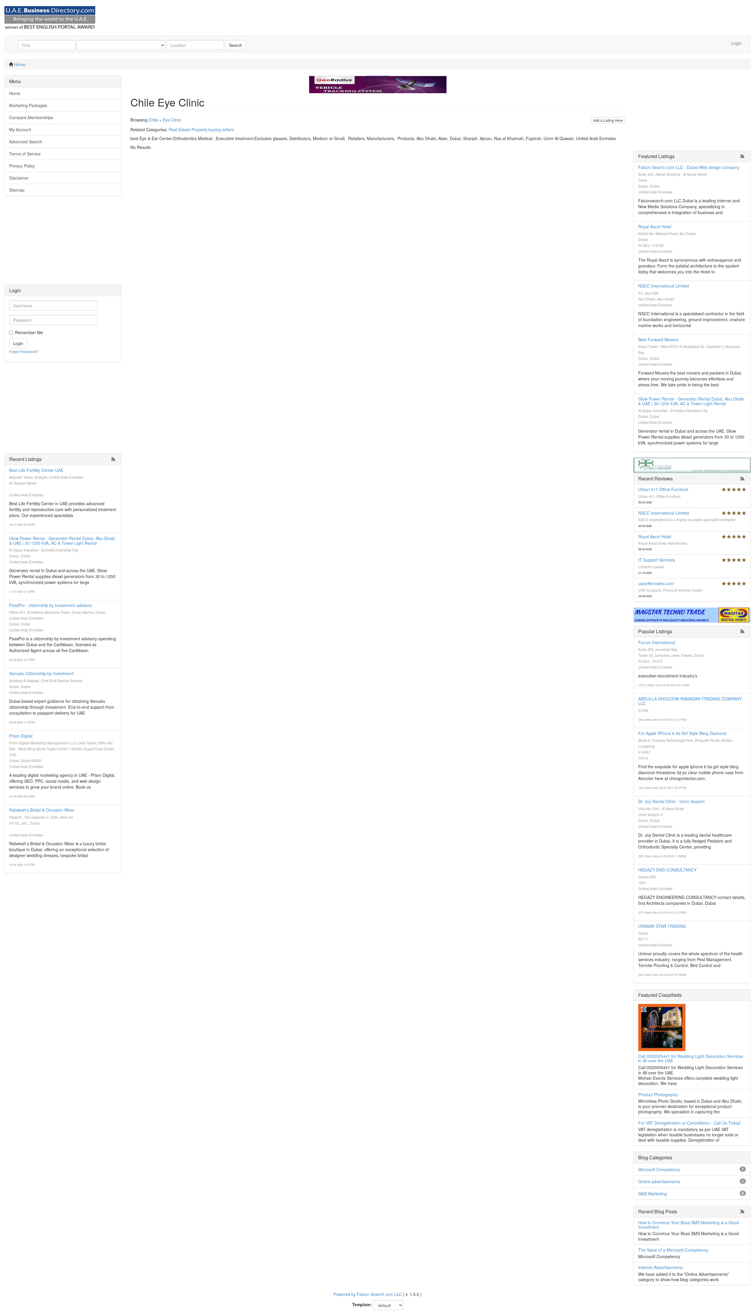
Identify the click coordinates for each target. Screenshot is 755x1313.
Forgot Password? (23, 351)
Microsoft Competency (659, 1169)
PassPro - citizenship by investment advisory (50, 605)
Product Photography (658, 1094)
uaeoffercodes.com (656, 583)
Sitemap (16, 190)
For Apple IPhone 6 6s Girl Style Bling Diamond (682, 733)
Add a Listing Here (608, 120)
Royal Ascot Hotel (654, 226)
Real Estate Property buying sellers (201, 129)
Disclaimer (19, 178)
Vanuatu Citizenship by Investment (41, 673)
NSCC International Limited (663, 286)
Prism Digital (20, 736)
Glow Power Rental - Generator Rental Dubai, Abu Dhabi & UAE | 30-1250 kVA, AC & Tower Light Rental (62, 540)
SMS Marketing (652, 1194)
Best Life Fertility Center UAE (36, 470)
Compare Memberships (31, 117)
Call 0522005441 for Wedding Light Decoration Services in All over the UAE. (690, 1058)
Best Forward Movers (658, 339)
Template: (362, 1304)
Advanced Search (25, 142)
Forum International (656, 642)
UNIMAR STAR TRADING (662, 926)
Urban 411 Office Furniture (663, 489)
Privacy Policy (22, 166)
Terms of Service (25, 154)
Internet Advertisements (660, 1267)
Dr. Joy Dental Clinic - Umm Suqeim (671, 801)
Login (736, 43)
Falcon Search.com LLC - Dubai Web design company (688, 167)
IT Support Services (656, 560)
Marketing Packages (28, 105)
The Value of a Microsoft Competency (673, 1250)
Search (235, 45)
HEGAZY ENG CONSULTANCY (667, 870)
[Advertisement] (63, 243)
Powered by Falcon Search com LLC (368, 1294)
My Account (20, 129)
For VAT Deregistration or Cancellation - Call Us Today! (689, 1123)
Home (19, 64)
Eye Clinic (172, 120)
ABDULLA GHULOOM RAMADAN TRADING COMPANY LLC (690, 701)
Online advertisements (659, 1181)
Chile (153, 120)
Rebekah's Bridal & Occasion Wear (41, 810)
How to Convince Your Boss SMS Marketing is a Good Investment (688, 1225)
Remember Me (29, 332)
